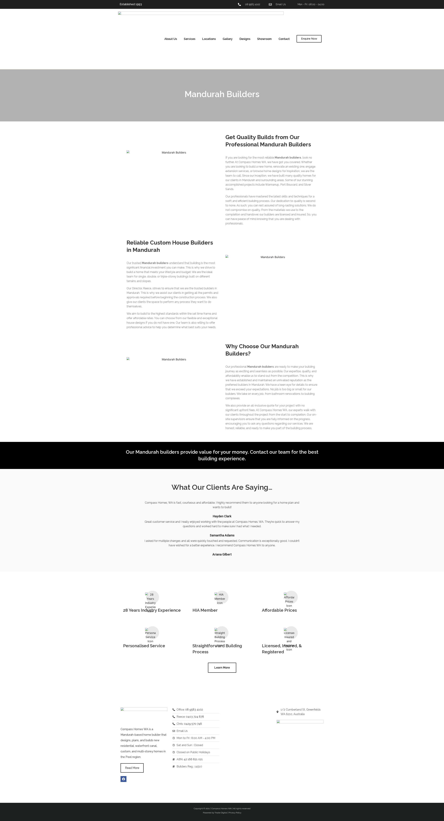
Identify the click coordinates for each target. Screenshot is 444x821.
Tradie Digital (221, 812)
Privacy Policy (235, 812)
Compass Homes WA (221, 808)
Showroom (264, 39)
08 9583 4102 (194, 709)
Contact (284, 39)
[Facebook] (123, 779)
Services (189, 39)
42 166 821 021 (193, 759)
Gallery (228, 39)
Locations (209, 39)
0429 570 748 (193, 723)
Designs (245, 39)
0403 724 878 (195, 716)
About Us (170, 39)
